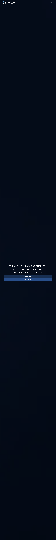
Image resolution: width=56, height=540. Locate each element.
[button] (52, 2)
